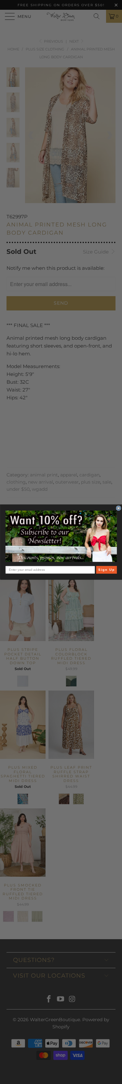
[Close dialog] (118, 508)
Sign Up (106, 569)
